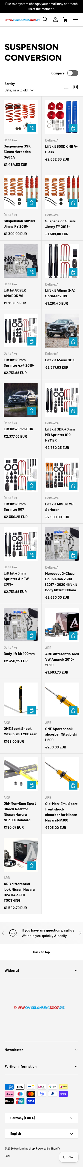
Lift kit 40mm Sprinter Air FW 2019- (16, 578)
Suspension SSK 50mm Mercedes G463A (17, 151)
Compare (58, 73)
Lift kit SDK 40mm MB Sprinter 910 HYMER (60, 434)
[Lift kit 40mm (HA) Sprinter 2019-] (62, 261)
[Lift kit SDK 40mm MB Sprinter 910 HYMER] (62, 400)
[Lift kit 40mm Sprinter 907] (21, 475)
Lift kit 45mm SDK (60, 360)
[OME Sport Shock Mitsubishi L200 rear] (21, 699)
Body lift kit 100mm (19, 653)
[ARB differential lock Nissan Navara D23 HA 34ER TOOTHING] (21, 855)
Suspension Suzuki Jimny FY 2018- (19, 223)
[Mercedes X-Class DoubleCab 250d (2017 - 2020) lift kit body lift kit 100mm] (62, 544)
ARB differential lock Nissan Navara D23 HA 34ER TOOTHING (19, 891)
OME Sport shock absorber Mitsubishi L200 (61, 734)
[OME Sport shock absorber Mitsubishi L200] (62, 700)
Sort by (10, 84)
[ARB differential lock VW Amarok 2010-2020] (62, 625)
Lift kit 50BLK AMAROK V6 (15, 293)
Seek (7, 1155)
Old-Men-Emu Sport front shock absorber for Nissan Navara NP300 (61, 811)
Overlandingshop (24, 1148)
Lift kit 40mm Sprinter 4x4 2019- (19, 362)
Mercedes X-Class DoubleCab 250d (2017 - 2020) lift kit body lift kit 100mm (61, 581)
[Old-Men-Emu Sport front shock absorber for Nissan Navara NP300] (62, 774)
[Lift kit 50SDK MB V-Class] (62, 117)
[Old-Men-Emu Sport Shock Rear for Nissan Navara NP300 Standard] (21, 774)
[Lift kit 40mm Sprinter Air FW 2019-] (21, 544)
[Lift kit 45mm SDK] (62, 331)
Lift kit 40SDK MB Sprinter (59, 507)
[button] (65, 19)
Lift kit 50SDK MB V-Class (61, 149)
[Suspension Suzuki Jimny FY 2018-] (21, 192)
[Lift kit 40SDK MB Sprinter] (62, 475)
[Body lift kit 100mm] (21, 624)
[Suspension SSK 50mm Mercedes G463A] (21, 117)
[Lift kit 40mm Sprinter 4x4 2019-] (21, 330)
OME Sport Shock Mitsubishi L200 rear (20, 731)
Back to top (41, 952)
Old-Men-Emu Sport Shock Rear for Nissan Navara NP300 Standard (20, 811)
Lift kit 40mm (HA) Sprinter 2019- (60, 293)
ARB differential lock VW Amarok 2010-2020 (62, 659)
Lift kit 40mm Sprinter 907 (15, 506)
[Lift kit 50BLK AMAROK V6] (21, 261)
